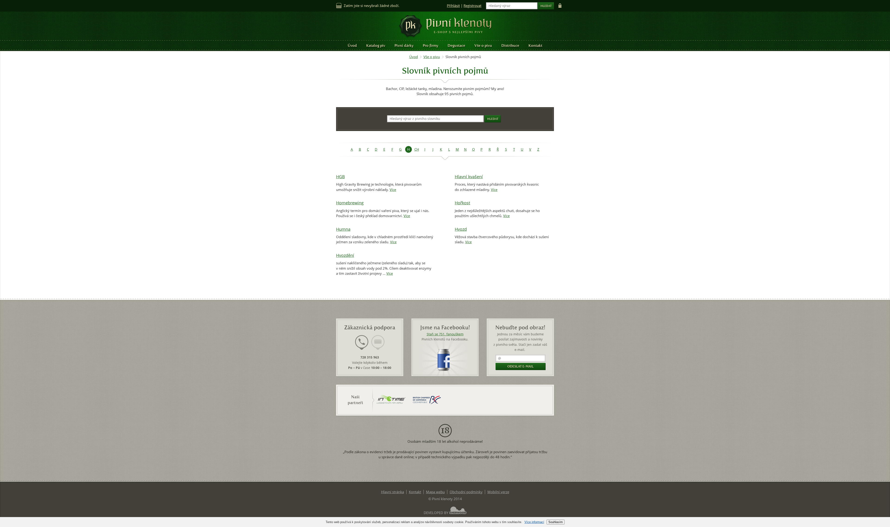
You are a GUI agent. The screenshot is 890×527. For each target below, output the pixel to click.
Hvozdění (345, 255)
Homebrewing (350, 203)
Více (393, 189)
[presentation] (361, 342)
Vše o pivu (483, 45)
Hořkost (462, 203)
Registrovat (472, 5)
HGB (340, 176)
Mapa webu (435, 492)
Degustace (456, 45)
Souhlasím (555, 522)
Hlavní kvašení (469, 176)
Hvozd (461, 229)
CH (416, 149)
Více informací (534, 522)
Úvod (352, 45)
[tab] (361, 345)
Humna (343, 229)
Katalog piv (375, 45)
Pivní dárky (403, 45)
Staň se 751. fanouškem (445, 334)
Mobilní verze (498, 492)
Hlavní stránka (392, 492)
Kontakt (535, 45)
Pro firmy (430, 45)
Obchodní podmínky (466, 492)
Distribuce (510, 45)
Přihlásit (453, 5)
